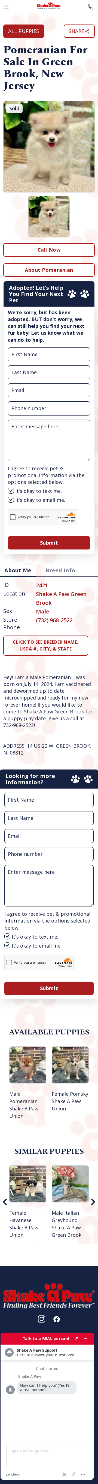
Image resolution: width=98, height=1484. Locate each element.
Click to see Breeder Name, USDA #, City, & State (46, 645)
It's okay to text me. (38, 491)
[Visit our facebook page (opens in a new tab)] (56, 1319)
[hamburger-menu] (6, 5)
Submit (49, 542)
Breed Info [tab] (60, 570)
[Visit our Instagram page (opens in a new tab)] (41, 1319)
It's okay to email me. (39, 500)
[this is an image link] (49, 1295)
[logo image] (49, 5)
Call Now (49, 249)
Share (76, 31)
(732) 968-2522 (54, 620)
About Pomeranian (49, 270)
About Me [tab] (17, 570)
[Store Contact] (90, 5)
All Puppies (23, 31)
